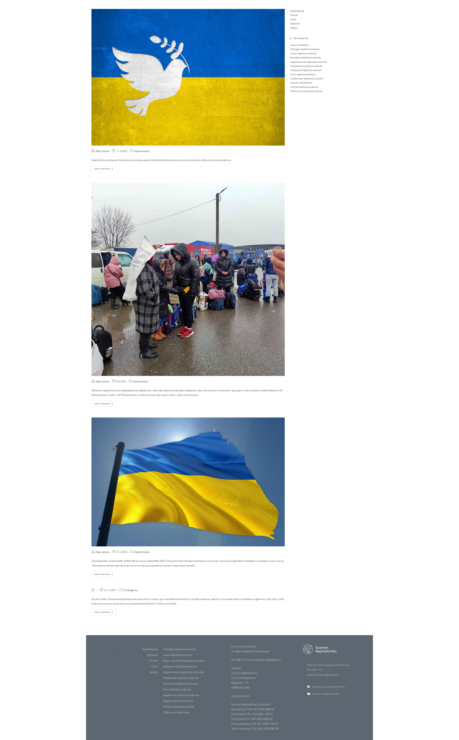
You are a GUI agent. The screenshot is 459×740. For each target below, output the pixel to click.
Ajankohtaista (142, 151)
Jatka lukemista (105, 168)
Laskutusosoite (240, 696)
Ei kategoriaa (131, 590)
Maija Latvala (102, 151)
